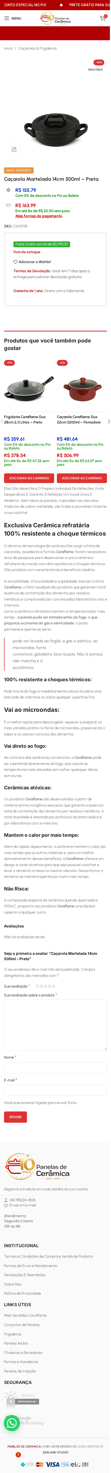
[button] (12, 1423)
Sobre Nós (12, 1284)
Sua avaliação (17, 986)
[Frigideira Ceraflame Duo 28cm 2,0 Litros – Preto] (29, 385)
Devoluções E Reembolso (25, 1275)
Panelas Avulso (16, 1343)
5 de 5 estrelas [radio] (53, 986)
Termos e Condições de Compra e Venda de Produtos (48, 1256)
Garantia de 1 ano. (28, 291)
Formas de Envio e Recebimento (30, 1266)
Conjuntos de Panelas (22, 1325)
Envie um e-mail (22, 1205)
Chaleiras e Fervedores (23, 1352)
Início (8, 48)
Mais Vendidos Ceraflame (25, 1315)
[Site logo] (55, 18)
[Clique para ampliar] (14, 149)
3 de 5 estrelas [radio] (45, 986)
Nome (10, 1057)
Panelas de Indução (20, 1371)
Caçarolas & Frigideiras (37, 48)
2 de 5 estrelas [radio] (41, 986)
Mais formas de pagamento (38, 216)
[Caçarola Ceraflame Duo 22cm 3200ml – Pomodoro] (82, 385)
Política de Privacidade (22, 1293)
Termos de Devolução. (32, 271)
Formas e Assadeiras (21, 1362)
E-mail (10, 1079)
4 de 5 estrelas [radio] (49, 986)
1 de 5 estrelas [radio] (37, 986)
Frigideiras (12, 1334)
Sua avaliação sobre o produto (30, 994)
